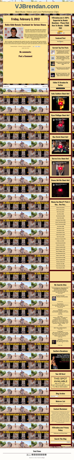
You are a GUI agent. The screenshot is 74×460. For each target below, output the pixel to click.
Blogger (43, 457)
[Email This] (35, 46)
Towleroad (60, 309)
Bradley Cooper (59, 249)
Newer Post (6, 86)
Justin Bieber (59, 232)
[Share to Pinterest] (39, 46)
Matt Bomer (59, 228)
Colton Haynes (59, 234)
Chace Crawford (59, 259)
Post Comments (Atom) (28, 90)
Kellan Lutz (59, 240)
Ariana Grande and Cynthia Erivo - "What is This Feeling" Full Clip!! (63, 63)
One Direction (59, 216)
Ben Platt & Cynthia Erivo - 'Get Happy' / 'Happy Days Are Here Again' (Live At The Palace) (63, 74)
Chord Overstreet (59, 224)
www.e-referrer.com (60, 404)
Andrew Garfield (59, 247)
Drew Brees (59, 230)
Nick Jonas (59, 211)
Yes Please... (60, 41)
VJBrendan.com (37, 6)
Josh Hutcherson (59, 257)
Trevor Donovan (59, 265)
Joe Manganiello (59, 253)
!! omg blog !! (60, 331)
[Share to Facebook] (38, 46)
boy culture (60, 316)
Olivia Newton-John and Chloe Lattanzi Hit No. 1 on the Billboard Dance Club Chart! (62, 52)
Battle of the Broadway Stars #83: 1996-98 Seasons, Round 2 (62, 341)
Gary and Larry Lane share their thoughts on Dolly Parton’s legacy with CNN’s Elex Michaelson (60, 291)
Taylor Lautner (59, 255)
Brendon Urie (59, 263)
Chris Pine (59, 218)
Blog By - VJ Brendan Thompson (20, 46)
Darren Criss (59, 207)
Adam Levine (59, 245)
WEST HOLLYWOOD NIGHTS (60, 327)
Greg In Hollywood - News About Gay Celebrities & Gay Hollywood (60, 288)
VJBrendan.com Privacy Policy (60, 433)
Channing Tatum (59, 220)
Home (25, 86)
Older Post (44, 86)
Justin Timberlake (59, 222)
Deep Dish (60, 339)
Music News (27, 48)
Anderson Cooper (59, 238)
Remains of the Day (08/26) (62, 296)
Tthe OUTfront (60, 304)
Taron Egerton (59, 267)
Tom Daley (59, 226)
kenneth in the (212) (60, 295)
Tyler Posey (59, 236)
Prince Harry (59, 209)
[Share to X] (37, 46)
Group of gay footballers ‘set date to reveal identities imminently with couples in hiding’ (60, 312)
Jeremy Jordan (59, 261)
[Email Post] (33, 46)
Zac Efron (59, 213)
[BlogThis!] (36, 46)
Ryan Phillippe (59, 251)
